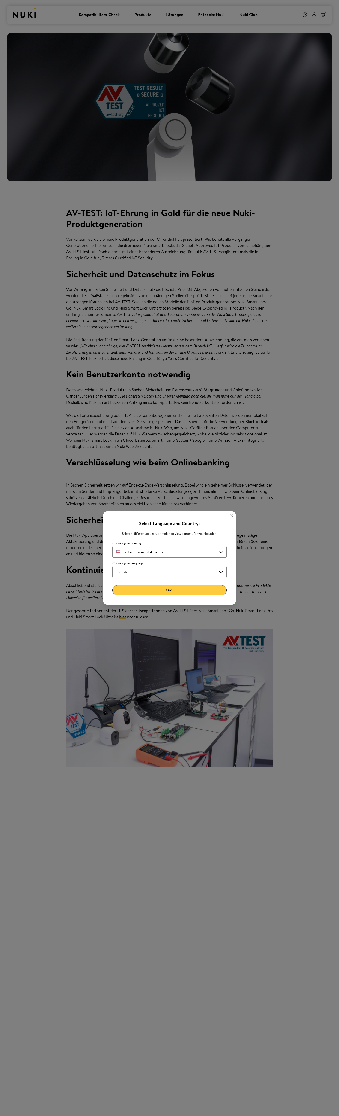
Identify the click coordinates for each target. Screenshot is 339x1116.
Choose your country (127, 543)
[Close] (232, 515)
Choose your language (127, 563)
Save (169, 590)
